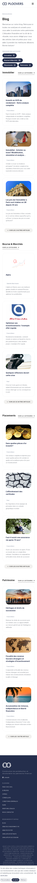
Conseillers (6, 797)
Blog (4, 823)
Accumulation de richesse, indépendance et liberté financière (17, 708)
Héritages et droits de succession (15, 609)
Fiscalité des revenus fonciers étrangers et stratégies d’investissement (18, 658)
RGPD (4, 805)
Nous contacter (8, 812)
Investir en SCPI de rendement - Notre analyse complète (17, 102)
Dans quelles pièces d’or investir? (16, 444)
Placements (9, 65)
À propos (5, 790)
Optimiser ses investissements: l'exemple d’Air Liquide (18, 325)
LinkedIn (6, 777)
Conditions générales (10, 801)
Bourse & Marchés (12, 60)
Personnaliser (5, 880)
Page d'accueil (7, 787)
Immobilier (9, 55)
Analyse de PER (7, 830)
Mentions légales (8, 808)
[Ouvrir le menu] (33, 4)
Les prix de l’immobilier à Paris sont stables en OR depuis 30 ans (16, 202)
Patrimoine (25, 65)
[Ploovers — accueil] (12, 3)
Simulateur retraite (9, 834)
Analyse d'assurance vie (10, 826)
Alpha (8, 275)
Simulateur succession (10, 837)
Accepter (15, 880)
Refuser (23, 880)
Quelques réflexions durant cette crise (17, 374)
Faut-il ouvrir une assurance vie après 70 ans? (18, 538)
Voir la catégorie (25, 73)
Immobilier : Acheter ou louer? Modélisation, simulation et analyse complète (16, 153)
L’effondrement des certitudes (14, 493)
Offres (4, 794)
